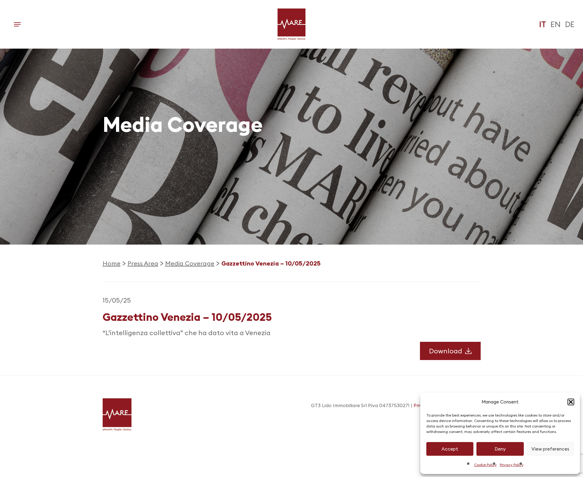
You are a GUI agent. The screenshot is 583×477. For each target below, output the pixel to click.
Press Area (143, 263)
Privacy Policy (511, 464)
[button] (571, 402)
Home (112, 263)
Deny (500, 449)
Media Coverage (189, 263)
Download (445, 351)
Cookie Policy (485, 464)
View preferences (550, 449)
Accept (450, 449)
